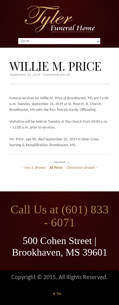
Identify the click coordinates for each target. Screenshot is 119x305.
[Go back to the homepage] (59, 19)
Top (58, 293)
